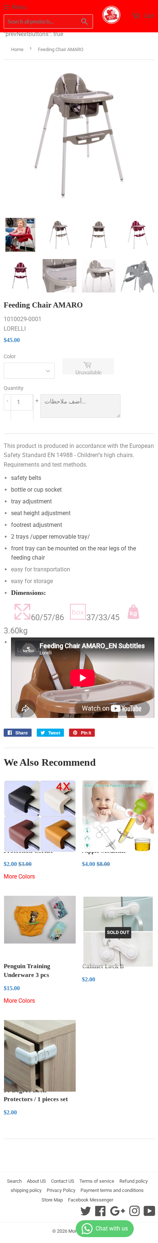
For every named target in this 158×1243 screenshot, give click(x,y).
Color (10, 356)
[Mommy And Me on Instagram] (134, 1213)
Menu (19, 7)
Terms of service (96, 1181)
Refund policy (133, 1181)
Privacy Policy (61, 1190)
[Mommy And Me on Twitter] (85, 1213)
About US (36, 1181)
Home (17, 49)
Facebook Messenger (90, 1200)
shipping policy (26, 1190)
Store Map (52, 1200)
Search (14, 1181)
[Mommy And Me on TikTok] (149, 1213)
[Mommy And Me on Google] (117, 1213)
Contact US (62, 1181)
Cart (148, 15)
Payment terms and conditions (112, 1190)
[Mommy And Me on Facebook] (100, 1213)
